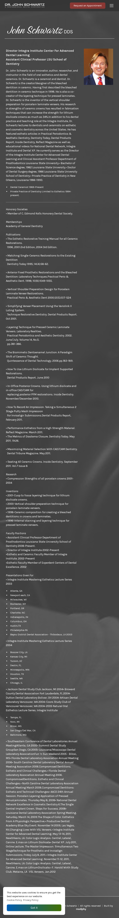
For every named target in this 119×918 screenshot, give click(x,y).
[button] (111, 5)
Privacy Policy (30, 900)
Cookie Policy (14, 900)
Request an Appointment (88, 5)
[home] (36, 5)
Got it (34, 907)
